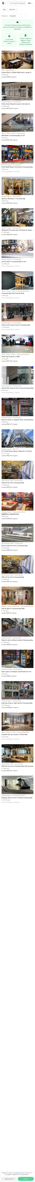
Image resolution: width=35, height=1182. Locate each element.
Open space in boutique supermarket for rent (16, 671)
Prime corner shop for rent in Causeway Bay (16, 325)
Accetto (26, 1179)
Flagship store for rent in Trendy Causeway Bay (17, 798)
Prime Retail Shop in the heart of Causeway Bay (17, 167)
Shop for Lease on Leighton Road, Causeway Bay (17, 420)
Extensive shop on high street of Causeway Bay (17, 703)
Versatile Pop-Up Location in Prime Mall (14, 734)
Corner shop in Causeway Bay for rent (14, 261)
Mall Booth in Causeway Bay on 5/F (13, 135)
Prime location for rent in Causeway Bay (15, 545)
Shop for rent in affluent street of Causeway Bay (17, 640)
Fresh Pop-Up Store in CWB (10, 356)
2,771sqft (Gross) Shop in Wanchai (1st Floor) (17, 451)
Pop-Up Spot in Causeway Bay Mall (13, 608)
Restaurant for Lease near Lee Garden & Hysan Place (17, 230)
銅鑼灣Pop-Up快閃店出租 (10, 514)
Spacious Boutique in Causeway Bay (13, 198)
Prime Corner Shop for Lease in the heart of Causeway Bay (16, 104)
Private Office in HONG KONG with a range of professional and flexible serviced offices (16, 73)
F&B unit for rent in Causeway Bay (13, 483)
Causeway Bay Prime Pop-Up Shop (13, 293)
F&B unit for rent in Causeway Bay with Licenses (17, 766)
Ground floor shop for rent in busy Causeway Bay (17, 388)
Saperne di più (9, 1179)
